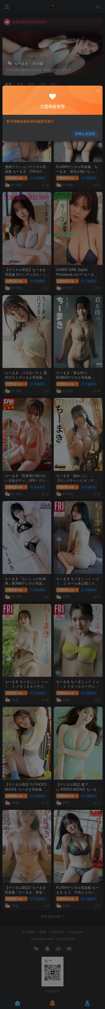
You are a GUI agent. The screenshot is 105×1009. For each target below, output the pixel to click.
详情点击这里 (85, 133)
